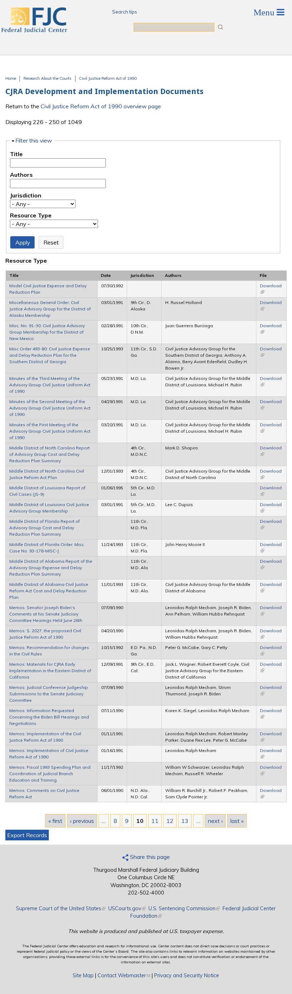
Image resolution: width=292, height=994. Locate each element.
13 (184, 820)
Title (16, 154)
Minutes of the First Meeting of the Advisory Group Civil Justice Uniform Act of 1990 (49, 431)
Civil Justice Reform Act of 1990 (108, 78)
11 (154, 820)
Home (10, 78)
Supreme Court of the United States (60, 908)
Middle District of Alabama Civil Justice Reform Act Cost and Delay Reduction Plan (48, 591)
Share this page (149, 856)
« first (55, 820)
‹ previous (82, 820)
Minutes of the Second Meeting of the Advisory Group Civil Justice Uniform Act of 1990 (49, 408)
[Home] (34, 30)
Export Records (27, 835)
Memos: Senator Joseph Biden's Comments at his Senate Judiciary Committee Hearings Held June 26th (45, 614)
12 (169, 820)
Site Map (83, 975)
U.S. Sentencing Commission (184, 908)
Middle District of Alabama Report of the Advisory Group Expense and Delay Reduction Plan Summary (50, 567)
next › (215, 820)
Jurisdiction (25, 195)
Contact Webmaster (124, 975)
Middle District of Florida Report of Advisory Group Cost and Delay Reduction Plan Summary (44, 528)
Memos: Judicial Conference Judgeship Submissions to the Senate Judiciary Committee (48, 694)
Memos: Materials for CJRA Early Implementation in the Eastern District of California (50, 670)
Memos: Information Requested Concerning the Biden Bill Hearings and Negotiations (49, 717)
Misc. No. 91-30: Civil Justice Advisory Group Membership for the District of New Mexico (47, 332)
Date (106, 275)
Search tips (124, 12)
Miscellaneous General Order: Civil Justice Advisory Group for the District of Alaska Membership (50, 309)
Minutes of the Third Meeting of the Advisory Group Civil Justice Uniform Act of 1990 (49, 385)
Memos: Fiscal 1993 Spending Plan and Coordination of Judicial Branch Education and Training (49, 773)
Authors (21, 174)
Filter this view (33, 140)
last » (237, 820)
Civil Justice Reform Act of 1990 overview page (101, 106)
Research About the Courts (48, 78)
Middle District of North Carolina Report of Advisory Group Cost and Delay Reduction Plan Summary (49, 454)
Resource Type (31, 215)
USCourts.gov (127, 908)
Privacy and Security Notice (186, 975)
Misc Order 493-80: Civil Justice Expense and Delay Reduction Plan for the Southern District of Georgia (49, 355)
